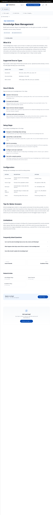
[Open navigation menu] (46, 5)
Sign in (22, 5)
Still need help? (5, 16)
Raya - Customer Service (9, 20)
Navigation (6, 9)
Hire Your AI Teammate (33, 5)
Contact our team (26, 321)
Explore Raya (42, 296)
